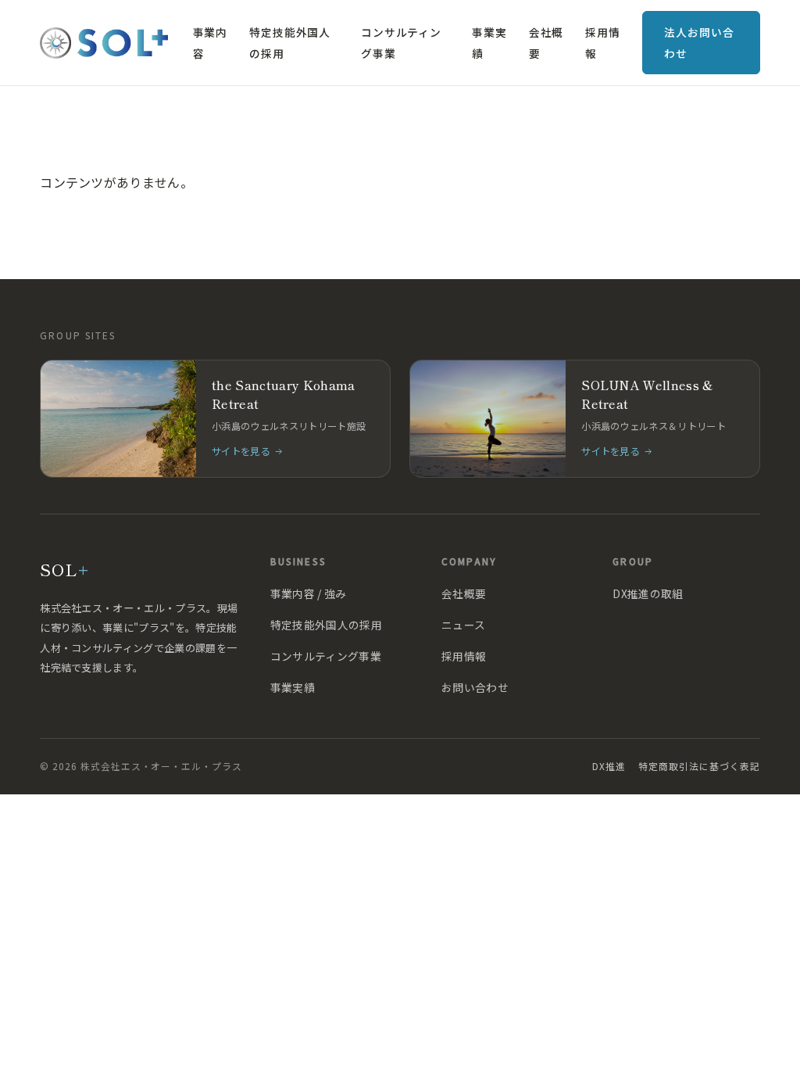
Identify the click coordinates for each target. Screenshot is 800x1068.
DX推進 (609, 765)
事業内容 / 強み (308, 593)
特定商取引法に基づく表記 (698, 765)
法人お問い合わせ (699, 42)
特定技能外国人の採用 (289, 42)
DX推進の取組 (647, 593)
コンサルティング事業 (401, 42)
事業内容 (210, 42)
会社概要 (546, 42)
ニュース (463, 625)
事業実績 (489, 42)
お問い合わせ (475, 687)
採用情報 (602, 42)
